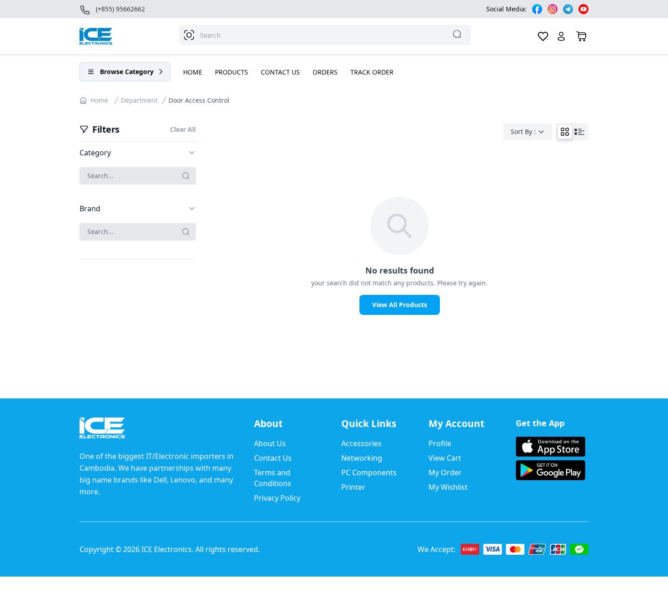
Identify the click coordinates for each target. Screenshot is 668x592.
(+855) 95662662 (120, 9)
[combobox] (325, 35)
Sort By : (523, 131)
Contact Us (273, 458)
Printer (353, 487)
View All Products (399, 304)
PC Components (369, 473)
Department (139, 100)
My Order (445, 473)
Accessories (361, 443)
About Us (270, 443)
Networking (361, 458)
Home (99, 100)
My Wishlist (448, 487)
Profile (440, 443)
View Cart (445, 458)
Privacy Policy (277, 498)
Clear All (183, 129)
